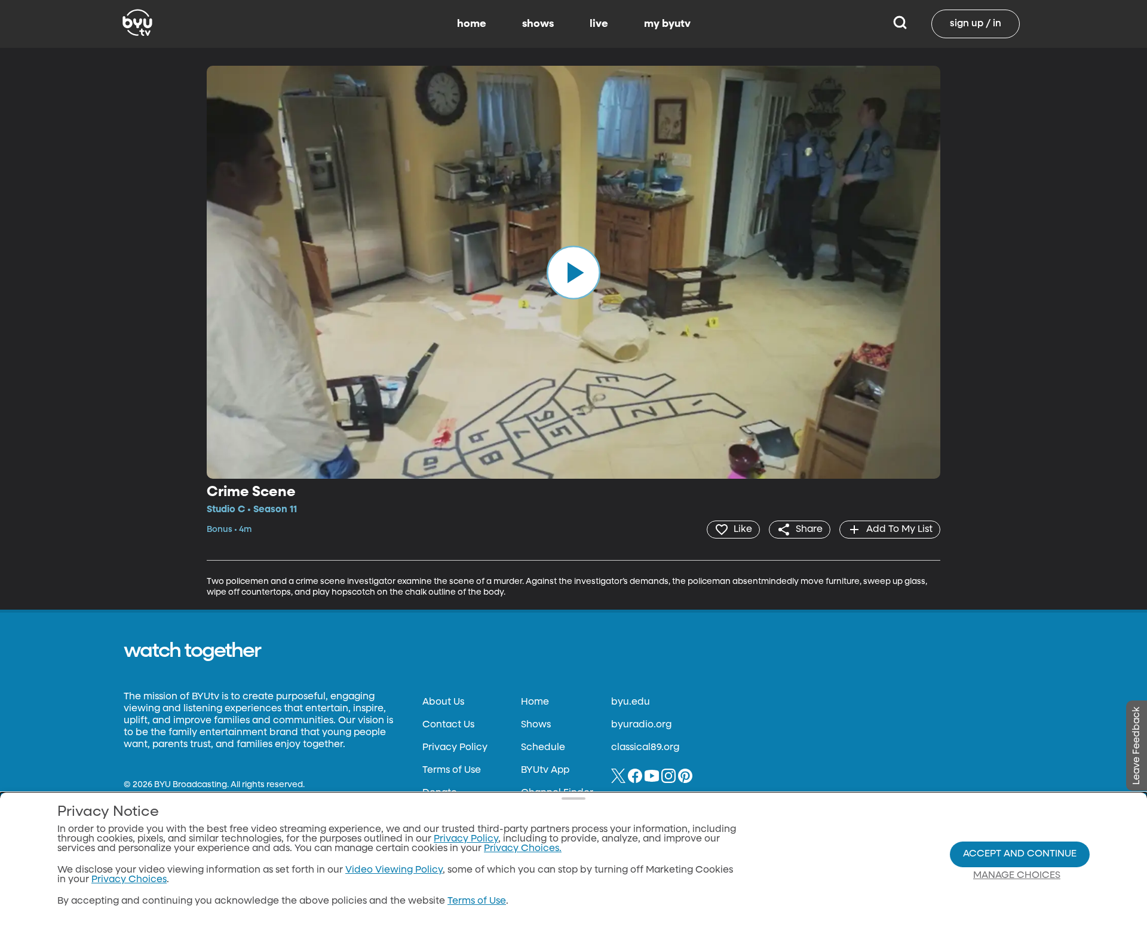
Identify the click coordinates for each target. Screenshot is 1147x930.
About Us (443, 702)
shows (538, 24)
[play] (573, 272)
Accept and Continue (1020, 854)
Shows (536, 725)
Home (535, 702)
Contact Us (448, 725)
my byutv (667, 24)
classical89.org (645, 747)
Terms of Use (451, 770)
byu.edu (630, 702)
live (599, 24)
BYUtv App (545, 770)
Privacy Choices (129, 880)
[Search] (900, 24)
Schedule (543, 747)
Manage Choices (1016, 875)
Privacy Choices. (523, 848)
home (471, 24)
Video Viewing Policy (394, 870)
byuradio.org (641, 725)
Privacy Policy (454, 747)
